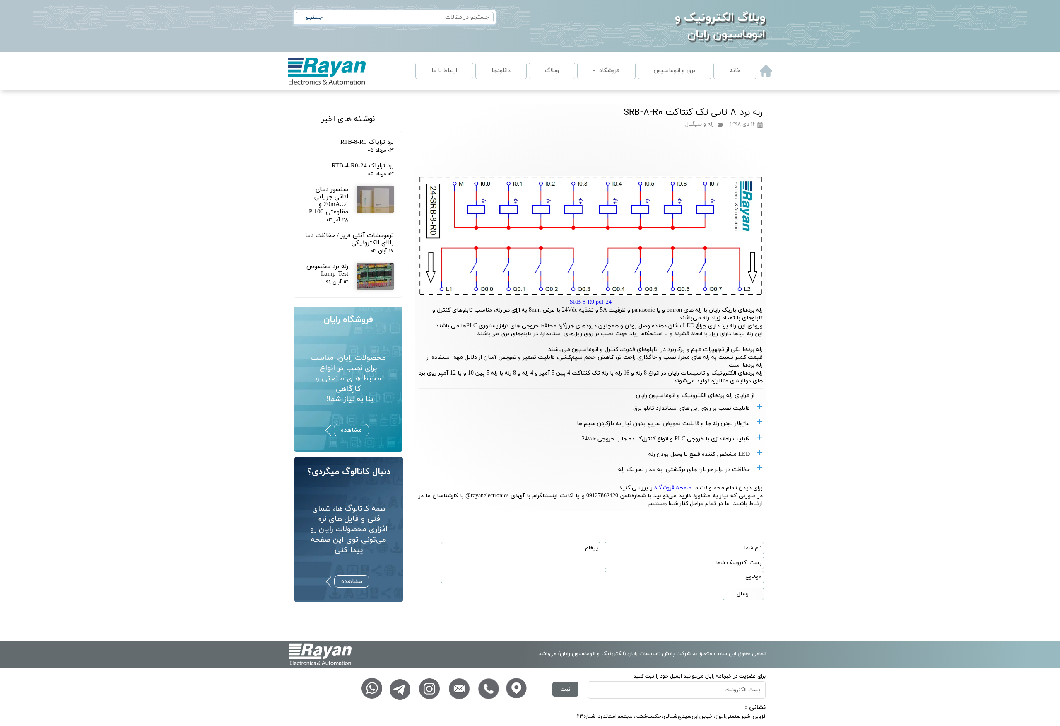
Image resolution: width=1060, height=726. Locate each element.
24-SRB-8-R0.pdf (591, 302)
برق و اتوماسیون (674, 71)
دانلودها (501, 71)
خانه (735, 71)
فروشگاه (609, 71)
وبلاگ (552, 71)
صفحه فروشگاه (672, 488)
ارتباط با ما (444, 71)
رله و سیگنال (699, 124)
